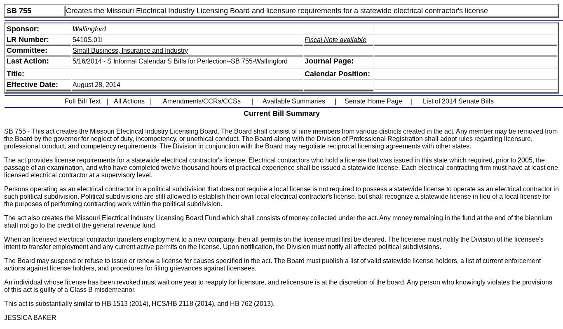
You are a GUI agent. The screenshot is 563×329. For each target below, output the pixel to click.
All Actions (129, 101)
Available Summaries (294, 101)
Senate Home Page (373, 101)
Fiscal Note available (335, 39)
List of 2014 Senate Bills (458, 101)
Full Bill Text (83, 101)
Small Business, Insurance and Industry (130, 50)
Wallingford (89, 29)
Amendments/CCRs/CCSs (202, 101)
